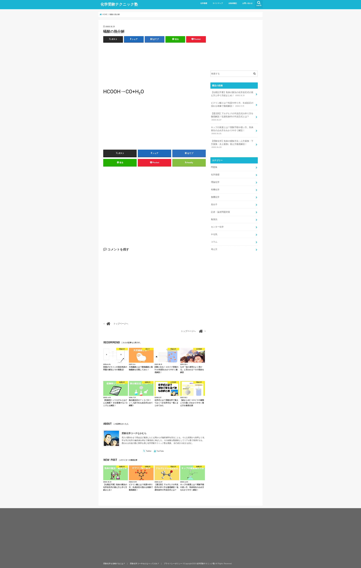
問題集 (214, 167)
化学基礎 (203, 3)
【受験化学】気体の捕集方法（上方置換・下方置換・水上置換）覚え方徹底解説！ (232, 144)
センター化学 (217, 227)
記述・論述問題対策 (220, 212)
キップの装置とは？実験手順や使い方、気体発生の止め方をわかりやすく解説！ (232, 130)
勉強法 (214, 219)
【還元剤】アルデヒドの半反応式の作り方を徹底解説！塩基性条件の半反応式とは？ (232, 116)
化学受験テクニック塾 (119, 4)
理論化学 (215, 182)
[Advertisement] (154, 65)
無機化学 (215, 197)
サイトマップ (218, 3)
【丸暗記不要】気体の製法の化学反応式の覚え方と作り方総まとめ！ (232, 94)
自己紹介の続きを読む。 (184, 443)
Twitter (148, 451)
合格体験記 (232, 3)
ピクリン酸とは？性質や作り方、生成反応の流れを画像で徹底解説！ (232, 104)
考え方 (214, 249)
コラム (214, 242)
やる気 (214, 234)
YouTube (160, 451)
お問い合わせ (247, 3)
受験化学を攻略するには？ (114, 563)
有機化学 (215, 189)
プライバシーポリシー (173, 563)
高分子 (214, 204)
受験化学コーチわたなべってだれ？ (144, 563)
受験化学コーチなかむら (134, 433)
